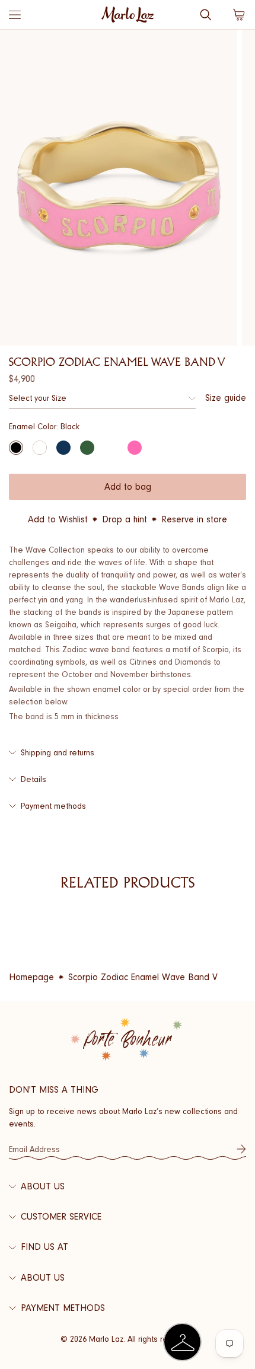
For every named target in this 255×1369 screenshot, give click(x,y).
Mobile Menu (15, 15)
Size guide (225, 397)
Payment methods (53, 806)
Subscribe (241, 1149)
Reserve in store (194, 519)
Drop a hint (124, 519)
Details (33, 779)
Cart (239, 15)
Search (206, 15)
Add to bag (127, 486)
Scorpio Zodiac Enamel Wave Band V (143, 977)
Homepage (31, 977)
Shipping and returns (57, 752)
